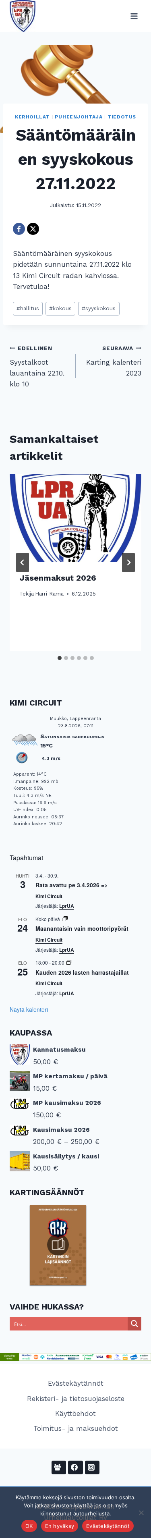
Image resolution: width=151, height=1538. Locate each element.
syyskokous (99, 308)
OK (29, 1526)
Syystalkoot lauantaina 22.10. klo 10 (37, 366)
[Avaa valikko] (133, 16)
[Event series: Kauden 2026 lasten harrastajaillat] (69, 962)
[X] (33, 229)
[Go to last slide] (22, 562)
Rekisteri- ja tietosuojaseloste (75, 1399)
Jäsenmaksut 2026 (57, 578)
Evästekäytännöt (75, 1383)
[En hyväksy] (141, 1513)
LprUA (66, 905)
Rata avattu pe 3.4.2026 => (71, 885)
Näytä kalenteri (29, 1009)
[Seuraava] (128, 562)
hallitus (28, 308)
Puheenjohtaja (79, 117)
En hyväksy (59, 1526)
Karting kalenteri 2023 (113, 361)
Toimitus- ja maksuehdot (75, 1428)
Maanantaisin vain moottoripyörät (81, 928)
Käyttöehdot (75, 1413)
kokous (60, 308)
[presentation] (75, 518)
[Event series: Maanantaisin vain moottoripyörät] (65, 918)
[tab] (60, 658)
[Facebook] (19, 229)
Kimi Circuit (48, 896)
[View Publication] (58, 1244)
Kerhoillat (32, 117)
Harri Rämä (49, 593)
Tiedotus (122, 117)
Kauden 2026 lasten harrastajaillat (82, 972)
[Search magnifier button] (134, 1323)
